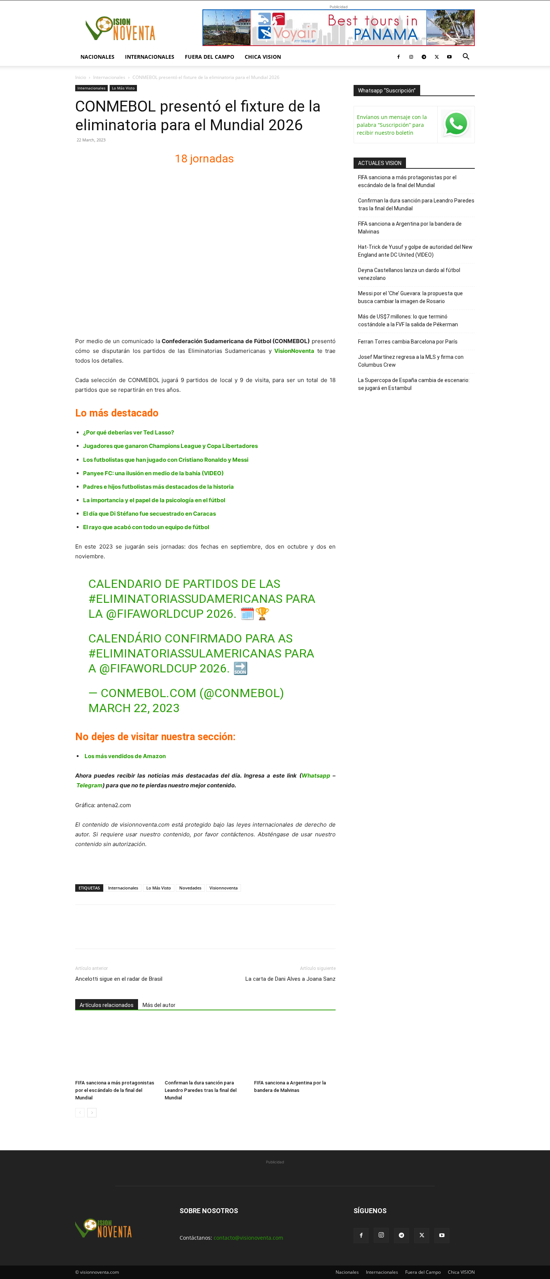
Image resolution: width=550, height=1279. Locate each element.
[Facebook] (398, 57)
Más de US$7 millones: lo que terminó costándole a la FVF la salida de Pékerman (408, 320)
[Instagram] (411, 57)
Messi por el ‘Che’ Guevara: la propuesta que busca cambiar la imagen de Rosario (410, 297)
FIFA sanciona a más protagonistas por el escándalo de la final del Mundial (114, 1090)
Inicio (80, 77)
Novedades (190, 888)
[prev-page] (80, 1112)
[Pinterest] (117, 933)
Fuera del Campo (209, 56)
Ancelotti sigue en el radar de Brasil (118, 979)
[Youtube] (449, 57)
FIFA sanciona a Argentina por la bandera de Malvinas (410, 228)
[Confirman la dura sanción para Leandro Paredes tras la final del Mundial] (205, 1048)
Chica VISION (263, 56)
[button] (466, 57)
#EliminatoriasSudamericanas (185, 599)
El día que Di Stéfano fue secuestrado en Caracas (149, 513)
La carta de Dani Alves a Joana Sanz (290, 979)
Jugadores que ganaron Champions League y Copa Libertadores (170, 445)
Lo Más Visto (123, 88)
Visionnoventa (224, 888)
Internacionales (149, 56)
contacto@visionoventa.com (248, 1237)
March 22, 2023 (134, 708)
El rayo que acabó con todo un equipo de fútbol (146, 527)
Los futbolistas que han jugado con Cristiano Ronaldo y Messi (165, 459)
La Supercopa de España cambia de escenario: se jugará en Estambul (414, 384)
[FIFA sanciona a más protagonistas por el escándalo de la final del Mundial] (116, 1048)
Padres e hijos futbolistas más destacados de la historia (158, 486)
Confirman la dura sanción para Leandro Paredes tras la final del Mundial (200, 1090)
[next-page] (92, 1112)
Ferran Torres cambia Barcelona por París (408, 342)
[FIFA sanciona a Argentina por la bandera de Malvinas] (295, 1048)
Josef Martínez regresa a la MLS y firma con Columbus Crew (411, 361)
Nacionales (97, 56)
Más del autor (159, 1005)
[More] (169, 933)
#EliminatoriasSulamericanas (184, 653)
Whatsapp (316, 775)
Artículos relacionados (107, 1005)
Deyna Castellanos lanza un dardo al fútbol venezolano (409, 274)
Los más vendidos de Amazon (125, 756)
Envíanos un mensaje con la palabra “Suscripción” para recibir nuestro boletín (392, 124)
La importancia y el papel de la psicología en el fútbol (154, 500)
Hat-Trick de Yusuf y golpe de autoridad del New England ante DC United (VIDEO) (415, 251)
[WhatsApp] (134, 933)
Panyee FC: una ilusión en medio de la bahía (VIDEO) (153, 473)
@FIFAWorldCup (155, 614)
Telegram (89, 785)
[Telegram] (424, 57)
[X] (436, 57)
